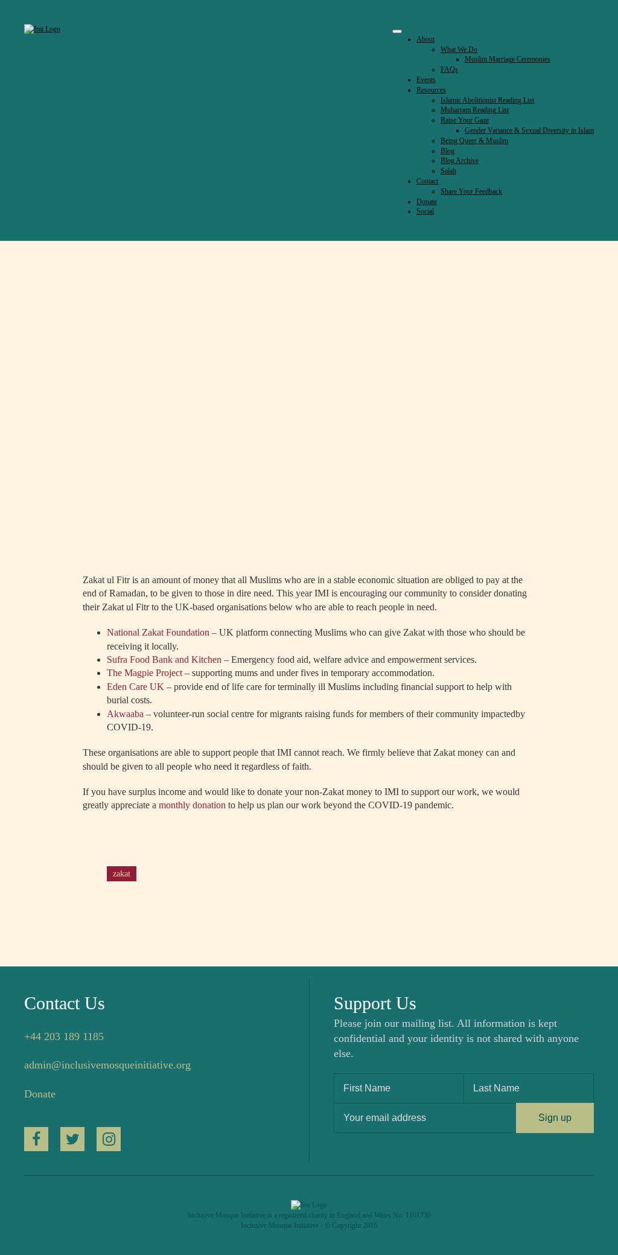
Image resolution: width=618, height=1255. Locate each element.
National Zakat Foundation (158, 632)
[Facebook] (36, 1139)
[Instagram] (109, 1139)
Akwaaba (126, 714)
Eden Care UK (135, 687)
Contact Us (64, 1003)
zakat (121, 873)
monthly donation (192, 805)
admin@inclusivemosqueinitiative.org (107, 1065)
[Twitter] (72, 1139)
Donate (40, 1094)
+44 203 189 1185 (64, 1036)
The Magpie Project (146, 673)
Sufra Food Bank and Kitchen (164, 659)
